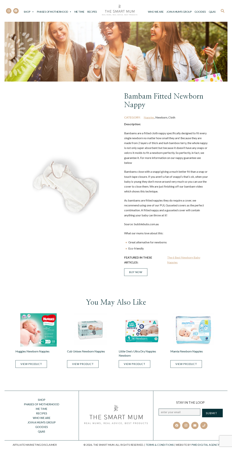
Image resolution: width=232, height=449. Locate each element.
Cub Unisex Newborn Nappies (86, 351)
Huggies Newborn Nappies (32, 351)
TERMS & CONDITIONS (160, 444)
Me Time (79, 11)
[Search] (224, 11)
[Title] (204, 425)
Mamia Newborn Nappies (186, 351)
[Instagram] (8, 11)
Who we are (155, 11)
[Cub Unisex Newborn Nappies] (90, 330)
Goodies (200, 11)
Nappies (149, 117)
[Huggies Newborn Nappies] (38, 330)
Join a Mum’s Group (179, 11)
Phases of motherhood (52, 11)
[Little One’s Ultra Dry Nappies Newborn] (142, 330)
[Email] (194, 425)
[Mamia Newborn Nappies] (193, 330)
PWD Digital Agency (205, 444)
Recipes (92, 11)
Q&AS (212, 11)
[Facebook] (16, 11)
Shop (27, 11)
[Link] (119, 10)
